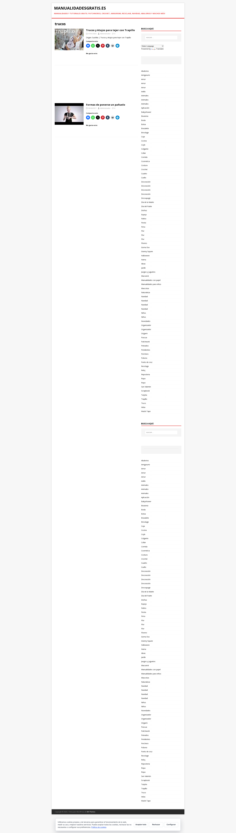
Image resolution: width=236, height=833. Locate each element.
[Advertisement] (96, 85)
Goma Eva (145, 247)
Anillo (143, 91)
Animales (144, 95)
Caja (143, 136)
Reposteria (145, 374)
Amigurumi (145, 75)
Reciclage (145, 366)
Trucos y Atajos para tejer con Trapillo (110, 30)
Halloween (145, 255)
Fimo (143, 227)
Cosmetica (145, 161)
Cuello (143, 177)
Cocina (144, 141)
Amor (143, 79)
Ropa (143, 378)
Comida (144, 157)
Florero (144, 243)
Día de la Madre (147, 202)
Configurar (171, 824)
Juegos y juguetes (148, 272)
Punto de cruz (146, 362)
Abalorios (145, 71)
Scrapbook (145, 391)
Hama (143, 259)
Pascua (144, 337)
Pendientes (145, 350)
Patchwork (145, 341)
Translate (160, 49)
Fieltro (143, 218)
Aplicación (145, 108)
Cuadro (144, 173)
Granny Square (147, 251)
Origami (144, 333)
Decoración (145, 182)
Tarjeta (144, 395)
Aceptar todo (140, 824)
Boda (143, 120)
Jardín (143, 268)
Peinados (145, 346)
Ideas (143, 264)
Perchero (144, 354)
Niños (143, 313)
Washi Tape (146, 411)
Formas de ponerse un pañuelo (105, 104)
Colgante (144, 149)
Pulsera (144, 358)
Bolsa (143, 124)
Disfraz (144, 210)
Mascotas (145, 288)
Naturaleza (145, 292)
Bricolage (145, 132)
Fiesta (143, 223)
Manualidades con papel (151, 280)
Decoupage (145, 198)
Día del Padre (146, 206)
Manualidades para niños (151, 284)
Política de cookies (98, 827)
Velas (143, 407)
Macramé (145, 276)
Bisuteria (144, 116)
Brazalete (145, 128)
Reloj (143, 370)
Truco (143, 403)
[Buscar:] (161, 37)
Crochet (144, 169)
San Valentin (146, 387)
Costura (144, 165)
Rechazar (156, 824)
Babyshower (146, 112)
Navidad (144, 296)
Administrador (105, 34)
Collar (143, 153)
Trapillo (144, 399)
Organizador (146, 325)
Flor (142, 231)
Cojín (143, 145)
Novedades (145, 321)
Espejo (144, 214)
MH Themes (91, 812)
